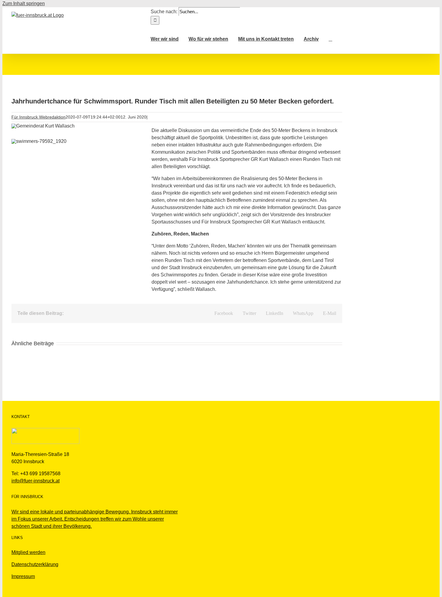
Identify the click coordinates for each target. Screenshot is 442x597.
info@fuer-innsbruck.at (35, 480)
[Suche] (330, 39)
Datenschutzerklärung (34, 564)
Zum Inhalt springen (23, 3)
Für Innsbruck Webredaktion (38, 117)
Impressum (23, 576)
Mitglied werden (28, 552)
